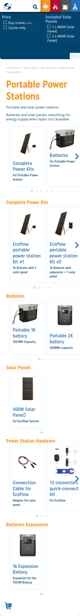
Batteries (15, 296)
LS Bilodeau (13, 68)
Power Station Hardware (30, 441)
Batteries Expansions (27, 524)
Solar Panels (18, 367)
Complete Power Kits (27, 202)
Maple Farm (31, 68)
